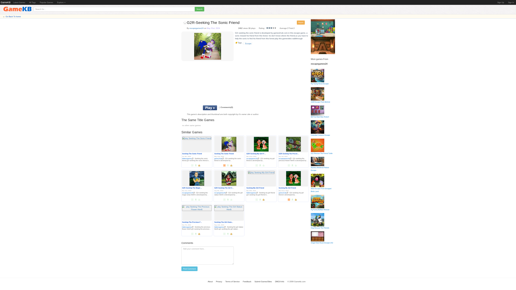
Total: (291, 28)
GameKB (5, 2)
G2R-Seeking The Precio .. (289, 154)
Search (199, 9)
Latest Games (19, 2)
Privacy (219, 281)
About (210, 281)
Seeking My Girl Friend (287, 188)
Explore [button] (60, 2)
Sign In (511, 2)
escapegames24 (196, 28)
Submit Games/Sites (263, 281)
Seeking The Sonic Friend (224, 154)
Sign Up (500, 2)
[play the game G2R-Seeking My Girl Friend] (261, 144)
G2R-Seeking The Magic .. (192, 188)
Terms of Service (232, 281)
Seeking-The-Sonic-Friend (192, 154)
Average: (283, 28)
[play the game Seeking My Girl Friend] (293, 178)
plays (253, 28)
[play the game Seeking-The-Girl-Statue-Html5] (229, 207)
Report (300, 22)
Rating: (262, 28)
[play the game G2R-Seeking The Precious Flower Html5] (293, 144)
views (245, 28)
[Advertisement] (214, 84)
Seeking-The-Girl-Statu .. (223, 222)
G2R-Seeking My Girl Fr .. (256, 154)
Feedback (247, 281)
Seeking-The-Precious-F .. (192, 222)
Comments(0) (227, 107)
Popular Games (46, 2)
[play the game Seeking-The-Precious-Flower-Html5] (197, 207)
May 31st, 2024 (213, 28)
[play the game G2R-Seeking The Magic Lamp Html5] (196, 178)
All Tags (32, 2)
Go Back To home (13, 16)
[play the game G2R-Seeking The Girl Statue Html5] (229, 178)
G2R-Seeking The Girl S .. (223, 188)
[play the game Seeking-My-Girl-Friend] (261, 172)
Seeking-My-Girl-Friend (255, 188)
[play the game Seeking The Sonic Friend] (229, 144)
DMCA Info (279, 281)
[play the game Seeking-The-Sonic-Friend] (196, 138)
